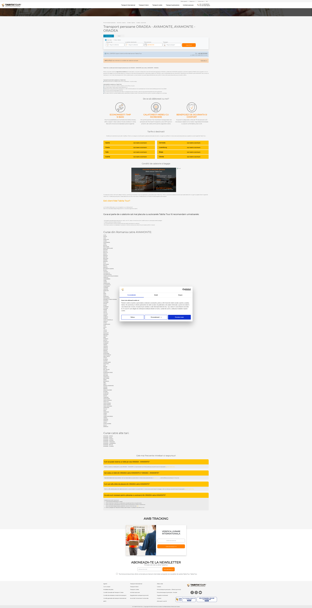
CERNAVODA (106, 283)
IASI (104, 328)
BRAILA (105, 265)
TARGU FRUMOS (107, 400)
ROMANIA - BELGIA (108, 444)
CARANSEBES (106, 279)
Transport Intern (144, 5)
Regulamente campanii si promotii (139, 595)
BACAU (105, 245)
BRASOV (105, 267)
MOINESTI (105, 338)
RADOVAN (106, 363)
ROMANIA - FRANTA (108, 438)
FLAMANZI (105, 306)
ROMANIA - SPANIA (108, 436)
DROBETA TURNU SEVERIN (110, 299)
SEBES (105, 379)
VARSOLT (105, 420)
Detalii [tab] (156, 295)
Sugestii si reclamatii (162, 595)
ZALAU (105, 425)
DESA (104, 293)
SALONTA (105, 375)
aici (137, 506)
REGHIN (105, 366)
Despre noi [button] (193, 1)
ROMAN (105, 371)
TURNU (105, 414)
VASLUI (105, 422)
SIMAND (105, 387)
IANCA (105, 327)
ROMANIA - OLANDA (108, 446)
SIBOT (104, 384)
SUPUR (105, 395)
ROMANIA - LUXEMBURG (109, 443)
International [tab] (109, 36)
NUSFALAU (106, 341)
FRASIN (105, 309)
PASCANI (105, 349)
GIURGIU (105, 318)
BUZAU (105, 270)
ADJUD (105, 236)
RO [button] (207, 1)
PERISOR (105, 352)
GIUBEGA (105, 317)
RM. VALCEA (106, 369)
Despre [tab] (180, 295)
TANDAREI (106, 397)
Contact (159, 598)
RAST (104, 365)
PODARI (105, 360)
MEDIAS (105, 336)
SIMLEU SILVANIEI (107, 390)
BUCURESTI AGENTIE (108, 268)
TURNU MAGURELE (108, 416)
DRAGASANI (106, 298)
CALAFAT (105, 271)
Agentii (105, 583)
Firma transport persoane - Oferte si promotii (169, 589)
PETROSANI (106, 353)
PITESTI (105, 357)
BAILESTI (105, 249)
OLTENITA (105, 343)
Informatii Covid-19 (162, 601)
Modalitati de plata (108, 589)
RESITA (105, 368)
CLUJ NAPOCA (107, 284)
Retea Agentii (184, 1)
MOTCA (105, 340)
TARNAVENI (106, 407)
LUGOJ (105, 331)
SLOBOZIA (106, 393)
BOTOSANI (106, 264)
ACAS (104, 235)
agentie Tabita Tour (170, 466)
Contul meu (201, 1)
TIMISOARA (106, 412)
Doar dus (109, 40)
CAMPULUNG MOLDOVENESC (110, 276)
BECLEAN (105, 258)
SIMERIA (105, 388)
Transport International (136, 583)
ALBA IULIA (106, 239)
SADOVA (105, 374)
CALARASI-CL (106, 273)
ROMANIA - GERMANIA (109, 441)
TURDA (105, 413)
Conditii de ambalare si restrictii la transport (114, 595)
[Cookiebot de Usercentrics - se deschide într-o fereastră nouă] (184, 289)
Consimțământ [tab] (131, 295)
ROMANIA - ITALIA (107, 437)
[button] (172, 45)
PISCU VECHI (106, 356)
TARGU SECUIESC (107, 406)
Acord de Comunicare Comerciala (139, 598)
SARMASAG (106, 376)
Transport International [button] (128, 5)
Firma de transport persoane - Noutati (167, 592)
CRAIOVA (105, 289)
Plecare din (109, 42)
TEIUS (104, 410)
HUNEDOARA (106, 324)
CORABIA (105, 287)
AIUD (104, 238)
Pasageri (165, 42)
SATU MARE (106, 378)
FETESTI (105, 303)
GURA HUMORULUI (108, 319)
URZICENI (105, 419)
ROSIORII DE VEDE (108, 372)
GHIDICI (105, 315)
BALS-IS (105, 251)
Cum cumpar (106, 586)
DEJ (104, 292)
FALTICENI (105, 302)
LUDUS (105, 330)
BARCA (105, 254)
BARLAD (105, 255)
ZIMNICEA (105, 426)
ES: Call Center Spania (205, 5)
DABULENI (106, 290)
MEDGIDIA (106, 334)
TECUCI (105, 409)
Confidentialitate (166, 606)
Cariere (159, 586)
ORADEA (105, 346)
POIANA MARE (107, 362)
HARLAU (105, 321)
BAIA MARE (106, 246)
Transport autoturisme (172, 5)
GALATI (105, 312)
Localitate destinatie (130, 42)
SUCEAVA (105, 394)
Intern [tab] (119, 36)
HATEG (105, 322)
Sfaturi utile (160, 583)
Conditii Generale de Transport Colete (113, 592)
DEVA (104, 295)
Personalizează (155, 317)
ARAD (104, 243)
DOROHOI (106, 296)
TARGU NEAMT (107, 404)
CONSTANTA (106, 286)
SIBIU (104, 382)
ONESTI (105, 344)
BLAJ (104, 262)
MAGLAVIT (106, 333)
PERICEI (105, 350)
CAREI (104, 280)
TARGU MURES (107, 403)
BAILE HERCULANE (108, 248)
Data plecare (147, 42)
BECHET (105, 257)
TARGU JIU (106, 401)
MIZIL (104, 337)
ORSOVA (105, 347)
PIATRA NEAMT (107, 355)
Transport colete (157, 5)
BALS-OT (105, 252)
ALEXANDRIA (106, 242)
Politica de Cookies (175, 606)
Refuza (133, 317)
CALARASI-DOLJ (107, 274)
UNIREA (105, 417)
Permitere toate (179, 317)
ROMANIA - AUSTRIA (108, 440)
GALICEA (105, 314)
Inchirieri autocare (188, 5)
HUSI (104, 325)
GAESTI (105, 311)
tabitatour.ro (157, 477)
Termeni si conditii (157, 606)
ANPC (104, 601)
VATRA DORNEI (107, 423)
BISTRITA (105, 261)
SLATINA (105, 391)
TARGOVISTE (106, 398)
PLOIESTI (105, 359)
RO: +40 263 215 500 (204, 4)
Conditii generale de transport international (114, 598)
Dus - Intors (118, 40)
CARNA (105, 281)
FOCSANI (105, 308)
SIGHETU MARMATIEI (108, 385)
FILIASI (105, 305)
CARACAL (105, 277)
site (148, 466)
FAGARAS (105, 300)
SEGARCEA (106, 381)
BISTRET (105, 260)
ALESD (105, 241)
